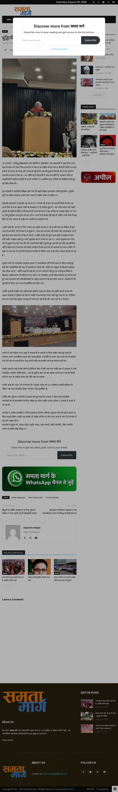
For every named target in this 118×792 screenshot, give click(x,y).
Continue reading (59, 49)
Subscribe (90, 40)
